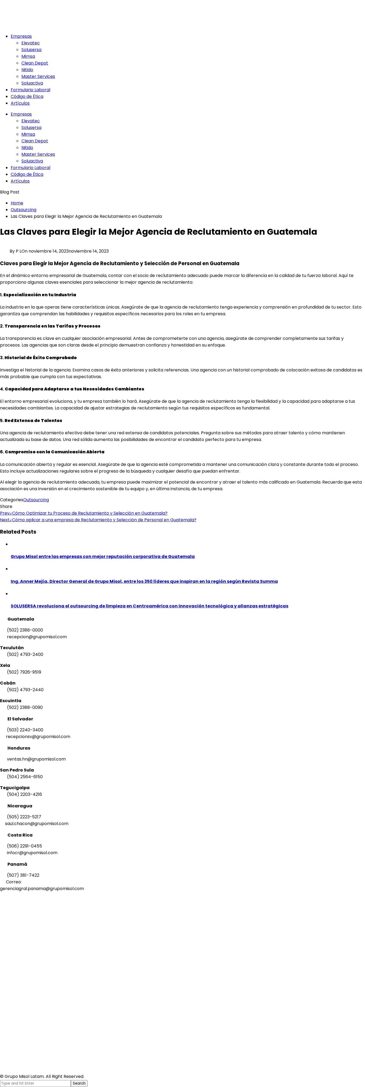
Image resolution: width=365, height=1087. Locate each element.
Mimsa (28, 56)
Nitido (27, 70)
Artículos (20, 103)
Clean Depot (34, 63)
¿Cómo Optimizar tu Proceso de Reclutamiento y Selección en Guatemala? (84, 513)
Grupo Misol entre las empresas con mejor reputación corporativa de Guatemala (103, 556)
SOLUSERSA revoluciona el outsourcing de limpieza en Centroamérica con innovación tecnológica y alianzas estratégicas (149, 606)
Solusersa (31, 50)
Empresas (21, 36)
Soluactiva (32, 83)
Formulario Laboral (30, 90)
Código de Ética (27, 96)
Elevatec (30, 43)
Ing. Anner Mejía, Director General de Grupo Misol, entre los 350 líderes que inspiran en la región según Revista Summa (144, 581)
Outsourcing (36, 500)
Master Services (38, 76)
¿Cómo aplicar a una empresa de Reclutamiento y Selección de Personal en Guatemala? (98, 520)
